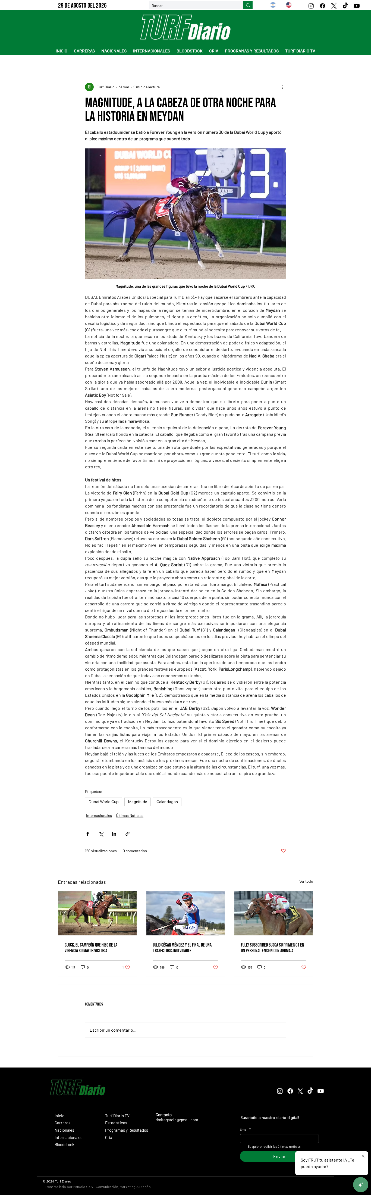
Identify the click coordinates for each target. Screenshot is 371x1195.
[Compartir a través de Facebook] (87, 833)
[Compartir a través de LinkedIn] (114, 833)
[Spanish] (273, 5)
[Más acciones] (282, 87)
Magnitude (137, 801)
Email (245, 1129)
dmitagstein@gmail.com (177, 1119)
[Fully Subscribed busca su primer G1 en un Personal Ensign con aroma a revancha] (273, 913)
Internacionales (99, 815)
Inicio (59, 1115)
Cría (108, 1137)
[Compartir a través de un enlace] (127, 833)
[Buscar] (248, 5)
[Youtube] (356, 5)
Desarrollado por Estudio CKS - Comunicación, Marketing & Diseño (98, 1187)
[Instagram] (311, 5)
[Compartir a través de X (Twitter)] (100, 833)
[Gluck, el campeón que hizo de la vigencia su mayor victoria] (97, 913)
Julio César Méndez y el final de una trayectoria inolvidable (182, 948)
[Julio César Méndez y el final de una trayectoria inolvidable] (185, 913)
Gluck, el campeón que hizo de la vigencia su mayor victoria (91, 948)
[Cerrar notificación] (363, 1156)
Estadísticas (116, 1122)
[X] (334, 5)
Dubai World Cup (104, 801)
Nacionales (64, 1130)
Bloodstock (64, 1144)
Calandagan (167, 801)
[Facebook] (322, 5)
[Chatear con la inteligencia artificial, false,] (360, 1184)
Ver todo (306, 881)
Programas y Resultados (126, 1130)
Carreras (62, 1122)
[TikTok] (345, 5)
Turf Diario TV (117, 1115)
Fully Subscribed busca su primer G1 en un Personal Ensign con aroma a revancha (272, 948)
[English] (288, 5)
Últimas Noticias (129, 815)
